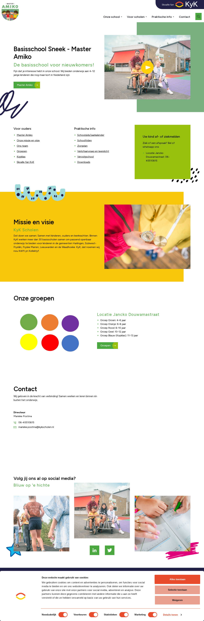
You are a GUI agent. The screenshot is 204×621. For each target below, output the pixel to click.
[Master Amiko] (10, 12)
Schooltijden (84, 140)
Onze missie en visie (28, 140)
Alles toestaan (177, 579)
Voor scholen (136, 17)
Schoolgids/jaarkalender (90, 135)
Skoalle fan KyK (25, 162)
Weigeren (177, 600)
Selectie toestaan (177, 589)
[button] (147, 67)
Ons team (22, 145)
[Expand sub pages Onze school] (123, 15)
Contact (184, 17)
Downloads (83, 162)
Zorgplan (82, 145)
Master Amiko (25, 84)
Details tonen (170, 614)
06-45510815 (26, 422)
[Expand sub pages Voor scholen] (148, 15)
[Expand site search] (198, 16)
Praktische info (162, 17)
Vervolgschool (85, 156)
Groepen (22, 151)
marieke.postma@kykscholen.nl (36, 427)
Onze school (111, 17)
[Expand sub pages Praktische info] (175, 15)
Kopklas (21, 156)
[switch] (93, 614)
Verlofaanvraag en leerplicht (93, 151)
